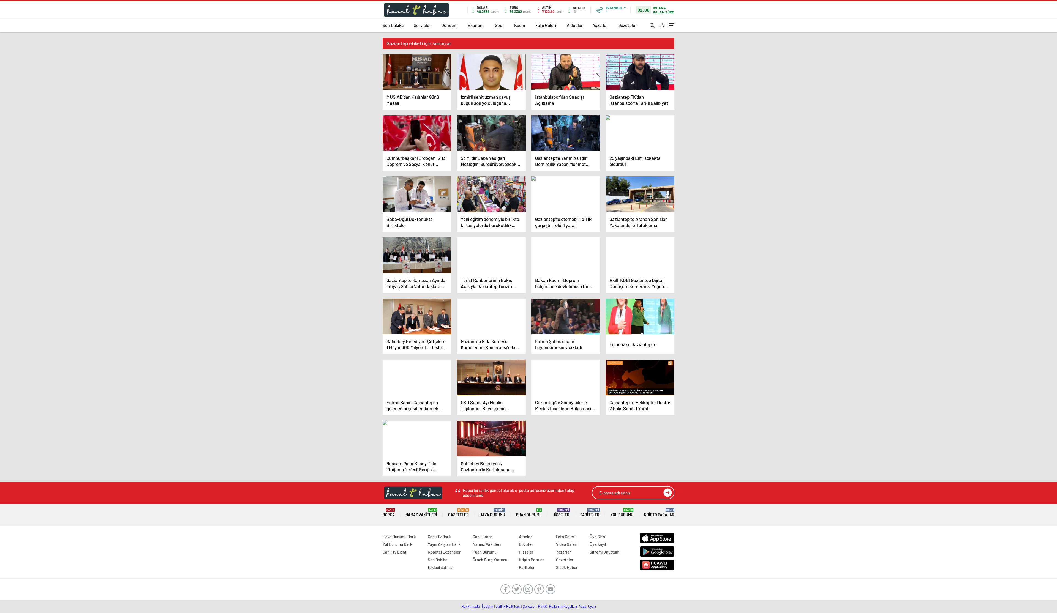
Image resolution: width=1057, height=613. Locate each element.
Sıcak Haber (567, 567)
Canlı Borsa (483, 536)
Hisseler (561, 512)
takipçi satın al (441, 567)
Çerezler (529, 606)
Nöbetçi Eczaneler (444, 551)
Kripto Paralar (659, 512)
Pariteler (590, 512)
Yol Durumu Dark (397, 544)
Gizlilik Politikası (508, 606)
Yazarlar (600, 25)
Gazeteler (627, 25)
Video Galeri (566, 544)
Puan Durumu (529, 512)
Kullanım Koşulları (563, 606)
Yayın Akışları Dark (444, 544)
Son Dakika (393, 25)
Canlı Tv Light (395, 551)
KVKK (542, 606)
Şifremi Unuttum (604, 551)
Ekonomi (476, 25)
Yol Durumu (622, 512)
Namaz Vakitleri (421, 512)
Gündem (449, 25)
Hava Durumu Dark (399, 536)
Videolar (574, 25)
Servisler (422, 25)
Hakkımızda (470, 606)
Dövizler (526, 544)
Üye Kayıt (598, 544)
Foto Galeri (545, 25)
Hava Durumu (492, 512)
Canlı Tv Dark (439, 536)
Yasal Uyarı (587, 606)
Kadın (519, 25)
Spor (499, 25)
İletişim (487, 606)
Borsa (389, 512)
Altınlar (525, 536)
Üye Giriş (597, 536)
